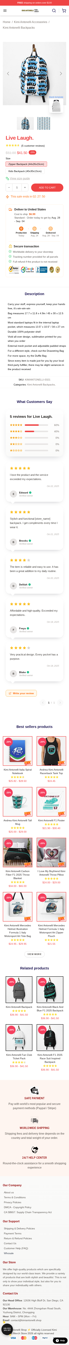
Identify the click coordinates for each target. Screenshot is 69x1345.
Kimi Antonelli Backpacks (19, 27)
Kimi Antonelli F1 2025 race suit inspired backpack (50, 1058)
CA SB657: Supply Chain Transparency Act (28, 1212)
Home (6, 22)
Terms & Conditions (15, 1197)
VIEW (18, 762)
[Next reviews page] (60, 702)
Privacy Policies (12, 1202)
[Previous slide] (8, 73)
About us (9, 1192)
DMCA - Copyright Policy (17, 1207)
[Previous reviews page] (43, 702)
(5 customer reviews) (33, 145)
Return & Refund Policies (18, 1238)
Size (8, 158)
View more (34, 954)
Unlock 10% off (7, 1329)
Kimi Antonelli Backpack (19, 1007)
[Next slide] (60, 73)
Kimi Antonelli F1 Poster (51, 820)
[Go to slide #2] (43, 123)
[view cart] (64, 10)
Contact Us (10, 1243)
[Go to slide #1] (25, 123)
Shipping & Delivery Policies (19, 1228)
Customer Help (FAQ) (16, 1248)
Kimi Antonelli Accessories (30, 22)
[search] (54, 10)
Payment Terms (12, 1233)
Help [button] (62, 1340)
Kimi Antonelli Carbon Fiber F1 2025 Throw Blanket (18, 875)
